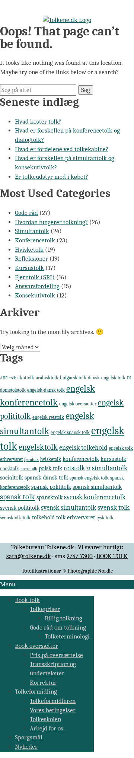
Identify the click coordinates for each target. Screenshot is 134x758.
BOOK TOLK (112, 556)
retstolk (74, 468)
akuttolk (25, 377)
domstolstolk (13, 390)
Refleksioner (31, 258)
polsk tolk (50, 468)
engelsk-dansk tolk (46, 390)
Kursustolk (29, 267)
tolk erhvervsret (75, 517)
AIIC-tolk (8, 378)
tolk (27, 517)
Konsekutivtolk (35, 295)
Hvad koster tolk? (38, 121)
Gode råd (26, 212)
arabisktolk (47, 377)
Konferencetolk (35, 240)
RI (88, 468)
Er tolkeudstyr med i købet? (51, 176)
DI (129, 378)
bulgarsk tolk (73, 377)
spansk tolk (17, 497)
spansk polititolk (51, 487)
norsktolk (9, 468)
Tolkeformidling (36, 691)
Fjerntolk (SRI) (35, 277)
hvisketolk (50, 459)
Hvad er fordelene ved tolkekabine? (61, 149)
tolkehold (43, 517)
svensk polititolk (19, 507)
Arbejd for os (46, 728)
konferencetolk (81, 459)
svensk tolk (114, 507)
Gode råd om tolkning (58, 627)
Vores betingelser (53, 710)
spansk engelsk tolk (89, 478)
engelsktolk (38, 447)
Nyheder (26, 746)
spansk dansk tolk (46, 477)
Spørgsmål (28, 737)
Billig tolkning (63, 618)
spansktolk (49, 497)
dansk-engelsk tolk (106, 377)
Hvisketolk (29, 249)
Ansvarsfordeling (37, 286)
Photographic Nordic (90, 571)
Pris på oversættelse (56, 655)
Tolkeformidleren (53, 700)
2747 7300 (80, 556)
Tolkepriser (45, 608)
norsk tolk (28, 468)
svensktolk (10, 517)
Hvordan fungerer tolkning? (51, 222)
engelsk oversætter (77, 404)
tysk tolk (105, 517)
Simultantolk (32, 231)
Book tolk (27, 599)
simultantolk (109, 468)
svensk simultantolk (68, 507)
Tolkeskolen (45, 719)
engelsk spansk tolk (70, 432)
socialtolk (11, 477)
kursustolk (113, 459)
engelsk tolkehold (83, 447)
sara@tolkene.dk (28, 556)
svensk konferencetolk (94, 497)
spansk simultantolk (97, 487)
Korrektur (43, 682)
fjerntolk (31, 459)
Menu (7, 584)
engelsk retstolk (48, 417)
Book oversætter (36, 645)
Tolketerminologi (67, 636)
